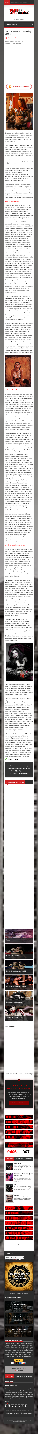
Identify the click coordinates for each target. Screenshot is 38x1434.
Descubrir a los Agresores (19, 2)
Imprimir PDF (13, 759)
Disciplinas (17, 1163)
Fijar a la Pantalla (19, 1103)
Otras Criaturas (19, 1245)
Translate (18, 1260)
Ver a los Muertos (21, 1376)
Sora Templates (18, 1420)
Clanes (16, 1185)
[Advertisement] (19, 62)
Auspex (16, 1195)
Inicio (20, 1074)
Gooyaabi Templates (19, 1421)
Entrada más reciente (11, 1074)
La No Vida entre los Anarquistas (13, 43)
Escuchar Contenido (19, 86)
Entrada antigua (28, 1074)
